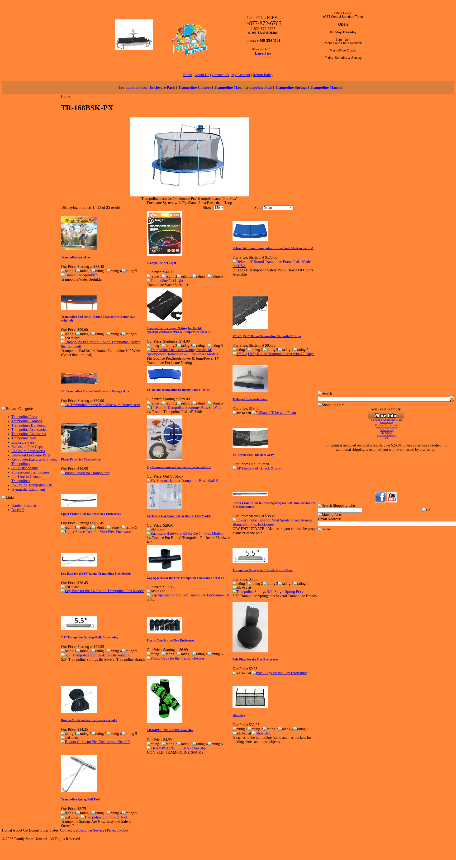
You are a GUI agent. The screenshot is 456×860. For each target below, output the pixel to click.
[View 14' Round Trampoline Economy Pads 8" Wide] (184, 407)
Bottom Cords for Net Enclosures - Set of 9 (89, 720)
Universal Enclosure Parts (30, 455)
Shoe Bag (239, 715)
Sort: (257, 207)
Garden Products (24, 505)
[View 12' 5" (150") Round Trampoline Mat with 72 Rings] (273, 354)
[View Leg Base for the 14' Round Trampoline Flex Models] (102, 591)
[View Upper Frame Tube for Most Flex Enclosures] (96, 532)
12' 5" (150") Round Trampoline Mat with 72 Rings (267, 336)
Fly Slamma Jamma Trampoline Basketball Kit (179, 467)
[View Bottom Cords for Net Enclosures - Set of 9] (95, 742)
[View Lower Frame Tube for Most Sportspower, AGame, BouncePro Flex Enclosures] (275, 524)
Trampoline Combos (194, 87)
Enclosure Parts (162, 87)
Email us (263, 53)
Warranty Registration (386, 427)
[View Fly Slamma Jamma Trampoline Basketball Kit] (183, 481)
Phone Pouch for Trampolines (81, 459)
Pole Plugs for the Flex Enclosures (255, 659)
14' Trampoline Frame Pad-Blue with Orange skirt (95, 391)
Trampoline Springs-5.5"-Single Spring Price (263, 570)
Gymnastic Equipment (28, 489)
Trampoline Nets (23, 438)
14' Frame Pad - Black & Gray (253, 454)
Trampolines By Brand (28, 425)
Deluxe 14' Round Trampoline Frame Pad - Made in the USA (273, 248)
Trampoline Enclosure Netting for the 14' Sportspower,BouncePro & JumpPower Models (178, 330)
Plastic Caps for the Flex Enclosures (171, 640)
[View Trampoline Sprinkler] (79, 275)
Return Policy (263, 75)
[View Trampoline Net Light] (165, 281)
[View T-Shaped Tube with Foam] (274, 413)
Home (187, 75)
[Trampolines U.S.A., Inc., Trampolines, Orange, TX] (386, 479)
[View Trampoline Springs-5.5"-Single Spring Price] (268, 592)
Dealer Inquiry (386, 430)
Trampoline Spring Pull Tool (80, 799)
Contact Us (220, 75)
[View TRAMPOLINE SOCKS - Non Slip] (176, 748)
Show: (208, 207)
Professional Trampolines (30, 472)
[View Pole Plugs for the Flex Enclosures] (279, 673)
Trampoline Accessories (29, 430)
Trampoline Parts (133, 87)
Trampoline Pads (258, 87)
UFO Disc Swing (24, 468)
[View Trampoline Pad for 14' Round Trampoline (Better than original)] (103, 346)
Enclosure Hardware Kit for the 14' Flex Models (179, 516)
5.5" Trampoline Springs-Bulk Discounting (89, 637)
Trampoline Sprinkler (75, 257)
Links (386, 438)
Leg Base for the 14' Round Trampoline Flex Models (96, 573)
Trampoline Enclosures (28, 434)
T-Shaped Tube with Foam (250, 399)
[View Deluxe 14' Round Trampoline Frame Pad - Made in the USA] (275, 266)
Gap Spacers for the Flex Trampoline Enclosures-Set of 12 (185, 578)
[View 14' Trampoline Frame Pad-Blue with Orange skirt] (100, 405)
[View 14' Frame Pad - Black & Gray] (257, 468)
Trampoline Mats (227, 87)
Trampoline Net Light (161, 263)
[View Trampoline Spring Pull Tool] (104, 817)
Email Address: (329, 519)
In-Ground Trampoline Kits (31, 485)
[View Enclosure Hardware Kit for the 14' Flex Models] (185, 533)
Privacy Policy (118, 830)
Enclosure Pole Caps (27, 447)
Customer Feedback (386, 435)
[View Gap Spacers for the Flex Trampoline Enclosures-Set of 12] (189, 599)
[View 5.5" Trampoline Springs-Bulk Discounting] (95, 655)
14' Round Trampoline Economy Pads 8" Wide (178, 389)
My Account (240, 75)
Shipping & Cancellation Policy (386, 419)
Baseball (17, 510)
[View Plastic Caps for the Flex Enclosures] (175, 658)
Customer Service (91, 830)
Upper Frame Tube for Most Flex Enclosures (91, 514)
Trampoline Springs (291, 87)
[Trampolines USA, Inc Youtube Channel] (392, 501)
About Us (202, 75)
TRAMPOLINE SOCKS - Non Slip (170, 730)
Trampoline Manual (327, 87)
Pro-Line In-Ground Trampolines (26, 478)
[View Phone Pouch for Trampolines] (85, 473)
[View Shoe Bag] (261, 733)
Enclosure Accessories (28, 451)
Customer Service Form (386, 425)
